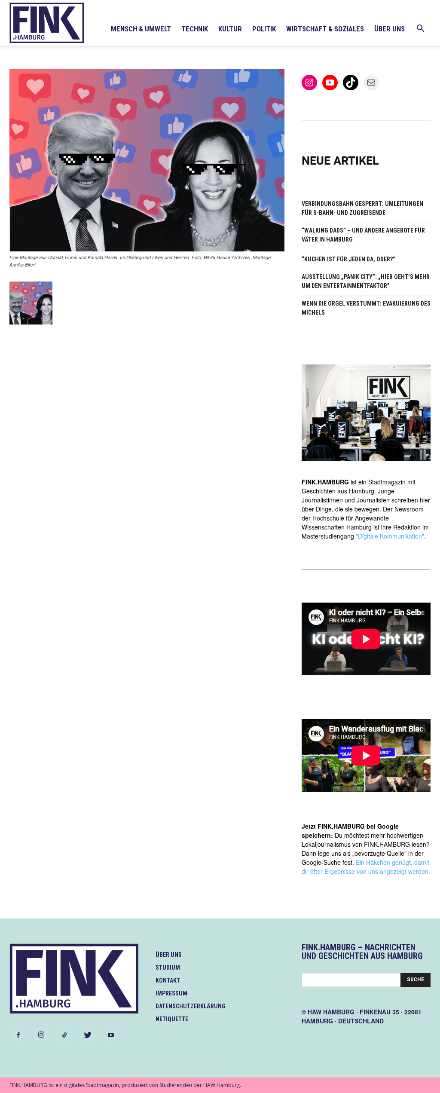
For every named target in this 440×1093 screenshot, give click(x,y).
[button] (420, 29)
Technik (194, 28)
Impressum (171, 993)
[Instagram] (41, 1035)
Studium (168, 967)
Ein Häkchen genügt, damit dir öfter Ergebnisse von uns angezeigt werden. (366, 867)
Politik (264, 28)
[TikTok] (64, 1035)
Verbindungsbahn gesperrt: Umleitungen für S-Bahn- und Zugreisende (362, 208)
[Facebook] (18, 1035)
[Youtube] (110, 1035)
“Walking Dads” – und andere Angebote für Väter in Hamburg (363, 235)
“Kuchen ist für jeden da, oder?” (348, 259)
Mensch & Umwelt (141, 28)
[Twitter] (87, 1035)
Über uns (389, 28)
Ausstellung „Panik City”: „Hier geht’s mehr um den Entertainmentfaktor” (366, 281)
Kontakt (168, 980)
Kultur (230, 28)
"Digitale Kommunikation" (390, 536)
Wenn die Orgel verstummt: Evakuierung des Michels (366, 308)
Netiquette (172, 1019)
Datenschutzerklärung (191, 1006)
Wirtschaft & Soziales (325, 28)
